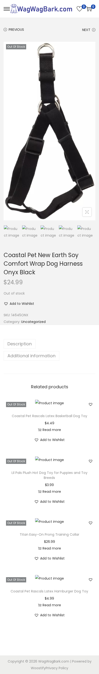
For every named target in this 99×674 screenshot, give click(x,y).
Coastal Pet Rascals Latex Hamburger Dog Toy (49, 591)
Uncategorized (33, 321)
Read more (52, 429)
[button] (19, 303)
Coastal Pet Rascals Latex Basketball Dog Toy (49, 416)
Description (19, 344)
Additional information (31, 356)
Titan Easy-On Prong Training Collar (49, 534)
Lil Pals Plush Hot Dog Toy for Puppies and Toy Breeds (49, 475)
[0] (79, 9)
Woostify (38, 668)
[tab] (49, 344)
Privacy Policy (57, 668)
